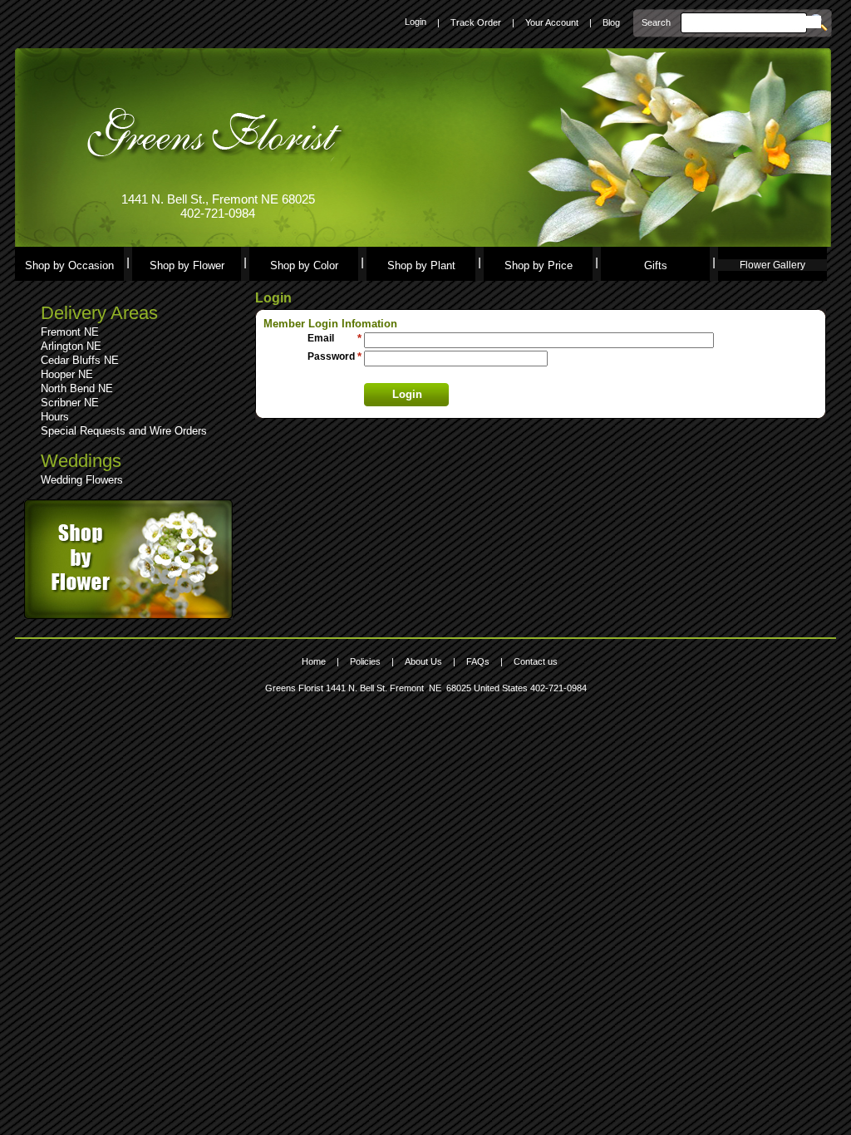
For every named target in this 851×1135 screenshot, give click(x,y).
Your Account (551, 22)
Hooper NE (67, 374)
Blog (611, 22)
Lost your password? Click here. (429, 375)
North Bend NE (77, 388)
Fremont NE (70, 332)
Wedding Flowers (82, 480)
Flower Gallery (772, 265)
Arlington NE (71, 346)
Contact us (536, 661)
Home (314, 661)
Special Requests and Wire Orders (124, 431)
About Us (423, 661)
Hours (55, 416)
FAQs (477, 661)
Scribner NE (70, 402)
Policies (365, 661)
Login (415, 22)
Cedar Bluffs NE (80, 360)
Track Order (475, 22)
